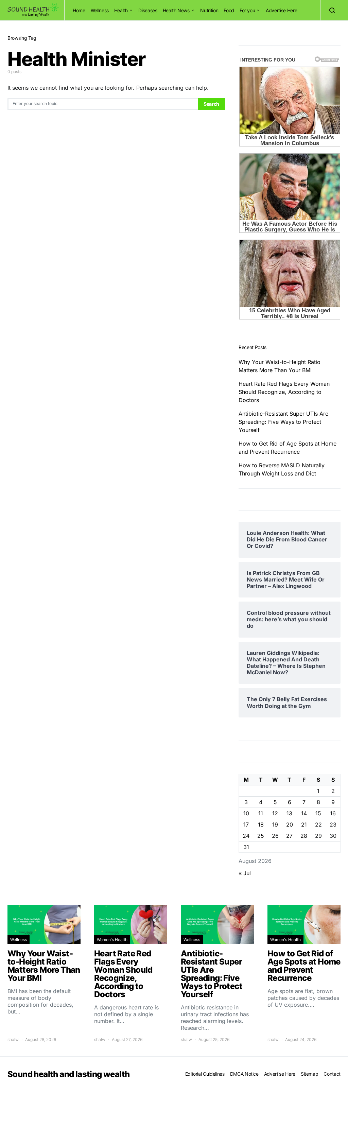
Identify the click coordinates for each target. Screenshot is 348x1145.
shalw (13, 1039)
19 (275, 824)
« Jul (245, 873)
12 (275, 813)
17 (246, 824)
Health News (176, 10)
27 (289, 835)
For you (247, 10)
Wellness (100, 10)
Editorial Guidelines (205, 1074)
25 (260, 835)
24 (246, 835)
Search (211, 104)
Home (79, 10)
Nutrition (209, 10)
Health (121, 10)
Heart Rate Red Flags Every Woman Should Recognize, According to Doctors (284, 391)
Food (229, 10)
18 (261, 824)
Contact (332, 1074)
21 (304, 824)
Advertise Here (281, 10)
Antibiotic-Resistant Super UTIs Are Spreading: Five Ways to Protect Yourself (283, 421)
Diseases (147, 10)
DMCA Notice (244, 1074)
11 (260, 813)
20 (289, 824)
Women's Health (112, 939)
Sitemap (309, 1074)
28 (303, 835)
